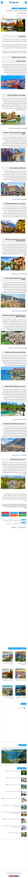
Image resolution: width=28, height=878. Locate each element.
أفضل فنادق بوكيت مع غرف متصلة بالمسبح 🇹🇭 (11, 798)
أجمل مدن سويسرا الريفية (16, 273)
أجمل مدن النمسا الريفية (17, 311)
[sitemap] (18, 876)
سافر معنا (8, 873)
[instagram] (14, 876)
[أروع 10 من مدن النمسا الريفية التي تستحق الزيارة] (20, 690)
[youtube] (10, 876)
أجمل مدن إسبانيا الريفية (17, 455)
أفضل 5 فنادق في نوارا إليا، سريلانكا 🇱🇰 (13, 784)
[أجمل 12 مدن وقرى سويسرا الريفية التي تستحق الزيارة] (20, 656)
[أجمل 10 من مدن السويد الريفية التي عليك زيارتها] (20, 673)
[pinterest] (16, 876)
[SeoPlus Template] (21, 873)
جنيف (13, 100)
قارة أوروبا (14, 8)
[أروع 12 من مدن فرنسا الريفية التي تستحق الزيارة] (7, 673)
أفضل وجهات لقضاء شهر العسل (15, 348)
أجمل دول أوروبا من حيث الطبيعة (15, 128)
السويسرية (9, 100)
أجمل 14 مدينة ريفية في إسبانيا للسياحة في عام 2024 (8, 697)
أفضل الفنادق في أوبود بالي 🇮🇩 (14, 832)
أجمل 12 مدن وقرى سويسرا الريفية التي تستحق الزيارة (22, 663)
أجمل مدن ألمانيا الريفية (17, 199)
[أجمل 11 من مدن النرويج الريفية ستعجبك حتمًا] (7, 656)
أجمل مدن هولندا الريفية (17, 419)
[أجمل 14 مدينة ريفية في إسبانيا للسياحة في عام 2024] (7, 690)
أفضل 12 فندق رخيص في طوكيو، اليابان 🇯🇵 (12, 791)
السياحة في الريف (22, 8)
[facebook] (12, 876)
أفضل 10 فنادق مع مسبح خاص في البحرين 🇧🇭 (11, 819)
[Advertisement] (14, 587)
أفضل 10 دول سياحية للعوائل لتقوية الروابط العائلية (14, 748)
